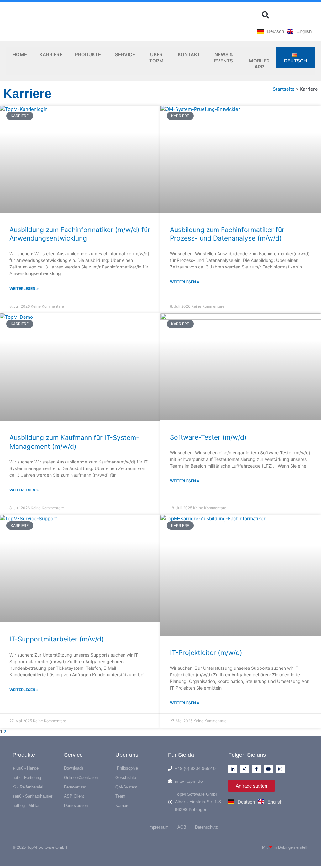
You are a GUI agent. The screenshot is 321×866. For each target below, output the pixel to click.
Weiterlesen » (24, 288)
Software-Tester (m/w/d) (208, 437)
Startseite (284, 89)
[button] (265, 14)
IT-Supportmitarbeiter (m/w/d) (56, 639)
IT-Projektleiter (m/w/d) (206, 653)
